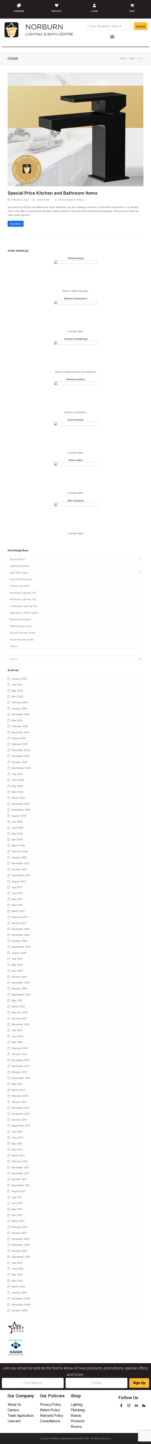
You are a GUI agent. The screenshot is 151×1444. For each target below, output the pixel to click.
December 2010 (20, 1238)
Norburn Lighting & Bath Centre (67, 1438)
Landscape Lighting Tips (23, 606)
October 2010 (19, 1250)
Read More (15, 223)
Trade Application (21, 1415)
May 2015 (16, 1000)
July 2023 (17, 684)
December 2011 (20, 1167)
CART (132, 11)
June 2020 (17, 779)
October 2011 (19, 1179)
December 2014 (20, 1024)
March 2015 (18, 1006)
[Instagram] (129, 1405)
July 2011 (16, 1197)
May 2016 (16, 964)
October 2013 (19, 1072)
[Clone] (18, 5)
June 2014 (17, 1036)
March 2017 (18, 911)
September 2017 (20, 875)
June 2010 (17, 1268)
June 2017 (17, 893)
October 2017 (19, 869)
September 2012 (20, 1125)
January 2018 (19, 857)
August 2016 (18, 952)
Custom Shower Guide (23, 632)
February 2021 (19, 744)
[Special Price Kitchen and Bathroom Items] (75, 129)
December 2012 (20, 1107)
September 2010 (20, 1256)
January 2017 (19, 923)
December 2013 (20, 1060)
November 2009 (20, 1304)
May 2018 (16, 833)
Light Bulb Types (19, 572)
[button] (112, 37)
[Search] (75, 659)
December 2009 (20, 1298)
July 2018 (16, 821)
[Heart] (56, 5)
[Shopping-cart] (132, 5)
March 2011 (17, 1220)
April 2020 (17, 791)
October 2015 (19, 988)
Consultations (50, 1421)
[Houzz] (144, 1405)
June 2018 (17, 827)
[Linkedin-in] (136, 1405)
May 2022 (17, 720)
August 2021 (18, 738)
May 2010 (16, 1274)
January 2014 (19, 1054)
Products (78, 1421)
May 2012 (16, 1143)
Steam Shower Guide (22, 639)
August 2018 (18, 815)
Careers (13, 1410)
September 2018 (20, 809)
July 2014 (16, 1030)
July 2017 (16, 887)
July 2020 (17, 774)
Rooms (76, 1426)
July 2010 (16, 1262)
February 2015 (19, 1012)
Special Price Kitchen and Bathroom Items (52, 193)
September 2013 (20, 1077)
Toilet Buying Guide (21, 626)
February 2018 (19, 851)
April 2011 (16, 1215)
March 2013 (18, 1089)
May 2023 (17, 690)
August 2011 (18, 1191)
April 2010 (17, 1280)
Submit (140, 26)
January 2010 (19, 1292)
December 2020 (20, 750)
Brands (76, 1415)
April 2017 (17, 905)
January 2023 (19, 708)
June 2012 (17, 1137)
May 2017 (16, 899)
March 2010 (18, 1286)
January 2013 (19, 1101)
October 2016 (19, 940)
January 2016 (19, 976)
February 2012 (19, 1161)
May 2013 (16, 1083)
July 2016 (16, 958)
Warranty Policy (51, 1415)
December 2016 (20, 928)
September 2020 (21, 767)
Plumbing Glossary (20, 619)
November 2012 (20, 1113)
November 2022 (20, 714)
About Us (14, 1404)
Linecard (14, 1421)
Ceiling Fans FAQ (19, 585)
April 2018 (17, 839)
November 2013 (20, 1066)
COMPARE (19, 11)
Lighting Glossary (19, 565)
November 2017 (20, 863)
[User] (94, 5)
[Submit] (140, 659)
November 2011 (20, 1173)
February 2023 (19, 702)
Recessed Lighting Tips (23, 592)
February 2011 (19, 1227)
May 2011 (16, 1209)
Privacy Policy (50, 1404)
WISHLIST (56, 11)
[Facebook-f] (121, 1405)
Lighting (76, 1404)
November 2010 (20, 1244)
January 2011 (18, 1232)
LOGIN (94, 11)
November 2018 (20, 803)
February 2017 (19, 917)
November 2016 (20, 934)
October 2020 (19, 762)
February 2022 (19, 726)
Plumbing (78, 1410)
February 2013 (19, 1095)
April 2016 (17, 970)
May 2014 (16, 1042)
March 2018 (18, 845)
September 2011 (20, 1185)
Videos (13, 646)
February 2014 (19, 1048)
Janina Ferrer (43, 199)
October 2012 (19, 1119)
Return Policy (50, 1410)
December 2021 (20, 732)
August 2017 (18, 881)
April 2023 (17, 696)
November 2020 (20, 756)
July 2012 (16, 1131)
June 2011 (17, 1203)
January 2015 (19, 1018)
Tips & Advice (17, 559)
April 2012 (17, 1149)
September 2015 (20, 994)
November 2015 (20, 982)
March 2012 (18, 1155)
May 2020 (17, 785)
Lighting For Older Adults (24, 612)
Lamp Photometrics (21, 579)
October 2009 (19, 1310)
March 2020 (18, 797)
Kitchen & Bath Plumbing (71, 199)
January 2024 (19, 678)
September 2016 (20, 946)
